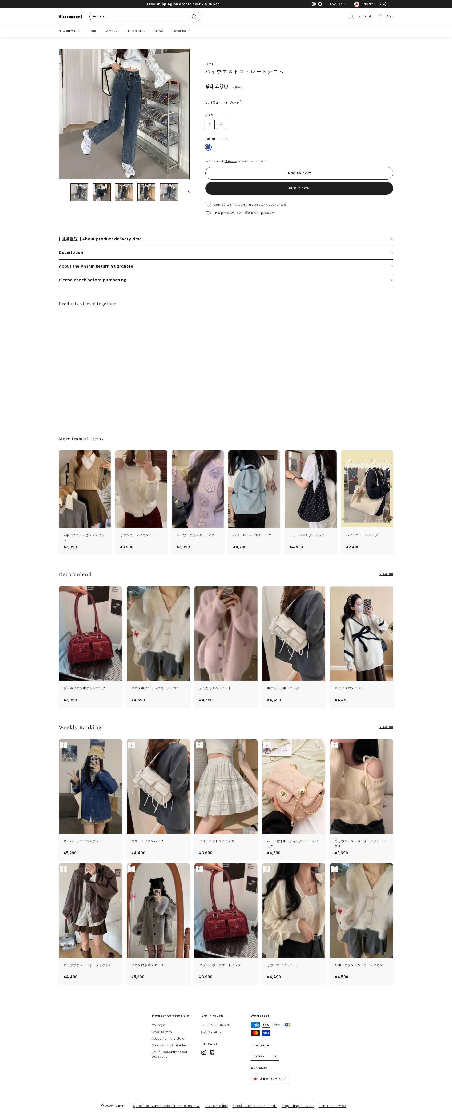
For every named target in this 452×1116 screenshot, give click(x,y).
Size (209, 114)
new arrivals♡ (69, 31)
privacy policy (216, 1106)
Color (216, 138)
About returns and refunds (255, 1106)
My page (158, 1025)
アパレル (111, 31)
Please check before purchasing (93, 280)
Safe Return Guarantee (169, 1045)
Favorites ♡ (181, 31)
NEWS (159, 31)
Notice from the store (168, 1038)
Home (209, 64)
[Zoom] (124, 114)
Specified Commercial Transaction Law (166, 1106)
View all (386, 574)
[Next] (187, 192)
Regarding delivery (298, 1106)
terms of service (332, 1106)
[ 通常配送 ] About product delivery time (100, 239)
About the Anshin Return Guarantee (96, 266)
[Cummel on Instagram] (203, 1052)
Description (71, 252)
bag (93, 31)
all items (94, 438)
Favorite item (162, 1032)
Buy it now (299, 188)
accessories (136, 31)
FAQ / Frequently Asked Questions (169, 1054)
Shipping (231, 161)
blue (208, 147)
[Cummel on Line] (212, 1052)
